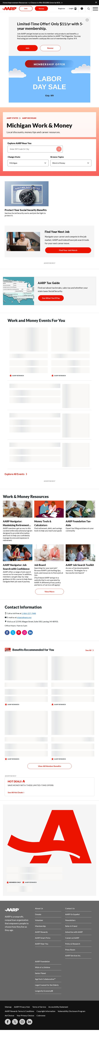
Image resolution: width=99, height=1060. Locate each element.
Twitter (13, 632)
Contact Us (70, 908)
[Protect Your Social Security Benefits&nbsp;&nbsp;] (27, 193)
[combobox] (35, 149)
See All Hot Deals (15, 792)
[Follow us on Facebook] (8, 1022)
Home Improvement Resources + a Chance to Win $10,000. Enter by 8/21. (31, 3)
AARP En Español (72, 914)
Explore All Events (14, 474)
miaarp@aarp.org (24, 617)
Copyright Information (46, 1011)
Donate (38, 914)
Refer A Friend (71, 926)
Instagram (24, 632)
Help (82, 8)
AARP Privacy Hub (22, 1007)
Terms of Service (39, 1007)
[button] (88, 8)
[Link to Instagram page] (22, 1022)
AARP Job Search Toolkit (80, 564)
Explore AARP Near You (19, 143)
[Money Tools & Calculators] (49, 509)
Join (27, 48)
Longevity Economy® (44, 991)
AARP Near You (41, 944)
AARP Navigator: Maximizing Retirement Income (16, 525)
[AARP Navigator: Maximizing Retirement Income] (17, 509)
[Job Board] (49, 552)
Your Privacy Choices (25, 1015)
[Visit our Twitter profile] (15, 1022)
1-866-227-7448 (29, 613)
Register (61, 8)
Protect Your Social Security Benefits (26, 210)
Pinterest (18, 632)
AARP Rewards (41, 932)
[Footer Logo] (18, 910)
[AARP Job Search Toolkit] (80, 552)
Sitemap (8, 1007)
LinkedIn (30, 632)
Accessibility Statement (58, 1007)
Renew (50, 48)
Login (71, 8)
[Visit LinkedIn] (29, 1022)
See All (88, 650)
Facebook (7, 632)
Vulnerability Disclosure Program (71, 1011)
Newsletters (70, 920)
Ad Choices (9, 1015)
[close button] (87, 20)
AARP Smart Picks (42, 938)
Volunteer (39, 920)
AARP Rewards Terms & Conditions (19, 1011)
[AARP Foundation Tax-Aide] (80, 509)
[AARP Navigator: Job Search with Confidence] (17, 552)
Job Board (40, 564)
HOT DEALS (15, 781)
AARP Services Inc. (73, 955)
